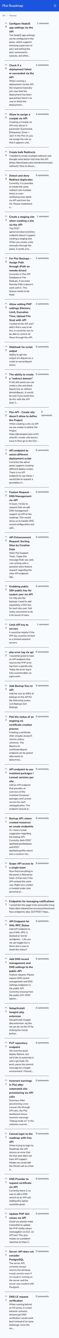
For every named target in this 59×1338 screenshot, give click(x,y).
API (4, 15)
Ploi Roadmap (12, 5)
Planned (12, 15)
